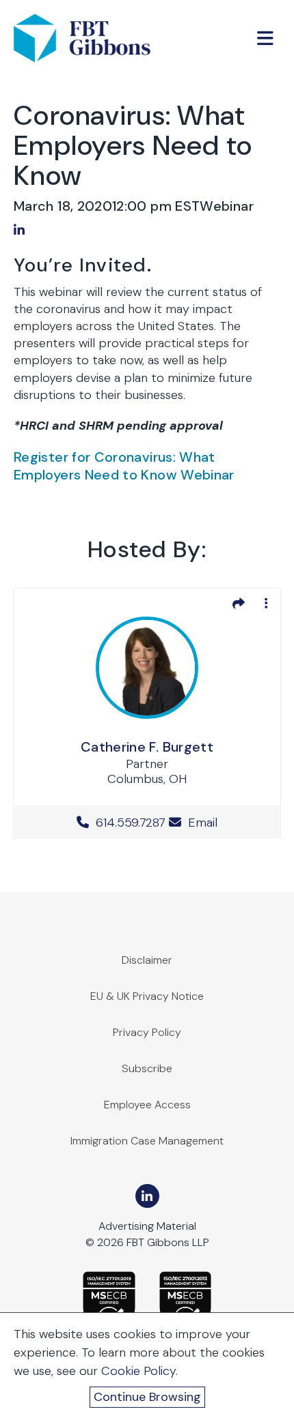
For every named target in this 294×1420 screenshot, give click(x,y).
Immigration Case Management (147, 1141)
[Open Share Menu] (238, 603)
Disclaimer (147, 960)
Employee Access (147, 1104)
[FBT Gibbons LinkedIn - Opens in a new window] (147, 1196)
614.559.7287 (130, 822)
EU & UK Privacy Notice (147, 996)
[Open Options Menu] (266, 603)
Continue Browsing (147, 1397)
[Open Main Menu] (265, 38)
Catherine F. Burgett (147, 747)
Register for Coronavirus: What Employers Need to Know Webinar (124, 466)
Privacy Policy (147, 1032)
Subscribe (147, 1068)
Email (201, 822)
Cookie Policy (138, 1371)
